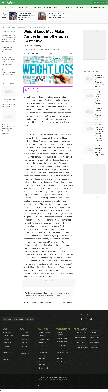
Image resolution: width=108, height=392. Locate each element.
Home (3, 27)
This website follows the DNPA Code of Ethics (54, 377)
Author (63, 385)
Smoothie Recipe (60, 357)
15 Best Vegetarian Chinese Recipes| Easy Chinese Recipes (99, 151)
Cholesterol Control (82, 7)
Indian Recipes (80, 329)
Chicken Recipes (81, 332)
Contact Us (71, 385)
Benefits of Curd (63, 345)
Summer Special (63, 329)
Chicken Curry (95, 332)
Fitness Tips (58, 7)
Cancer (33, 302)
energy (57, 191)
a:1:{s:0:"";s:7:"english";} (32, 46)
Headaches (7, 359)
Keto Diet (6, 339)
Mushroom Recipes (42, 344)
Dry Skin (24, 343)
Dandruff (24, 346)
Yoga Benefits (36, 7)
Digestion (6, 356)
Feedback (54, 385)
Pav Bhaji (94, 348)
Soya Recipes (44, 349)
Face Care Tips (62, 352)
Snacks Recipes (44, 368)
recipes (59, 293)
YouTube (57, 296)
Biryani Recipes (95, 337)
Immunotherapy (45, 302)
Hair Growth (25, 339)
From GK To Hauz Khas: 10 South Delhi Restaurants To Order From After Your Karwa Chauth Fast (100, 132)
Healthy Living (24, 7)
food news (39, 293)
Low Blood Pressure (7, 347)
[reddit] (37, 53)
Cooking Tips (18, 319)
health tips (48, 293)
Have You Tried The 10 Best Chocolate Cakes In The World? (99, 81)
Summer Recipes (60, 333)
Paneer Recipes (44, 339)
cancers (66, 116)
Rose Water (25, 336)
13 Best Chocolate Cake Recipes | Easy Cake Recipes (98, 97)
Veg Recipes (43, 329)
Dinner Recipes (44, 332)
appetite (64, 261)
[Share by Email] (67, 53)
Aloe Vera (24, 332)
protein (26, 169)
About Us (45, 385)
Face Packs (25, 350)
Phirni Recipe (61, 362)
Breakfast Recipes (81, 348)
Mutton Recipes (80, 337)
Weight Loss (47, 7)
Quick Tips (69, 7)
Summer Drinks (62, 342)
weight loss (30, 97)
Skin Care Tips (62, 349)
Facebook (28, 296)
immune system (38, 226)
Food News (30, 319)
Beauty (23, 329)
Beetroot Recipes (42, 363)
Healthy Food (7, 352)
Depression (7, 343)
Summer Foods (62, 338)
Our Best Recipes (91, 71)
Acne (23, 357)
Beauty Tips (25, 353)
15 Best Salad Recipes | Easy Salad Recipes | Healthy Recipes (99, 114)
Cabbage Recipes (42, 357)
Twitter (47, 296)
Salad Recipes (44, 336)
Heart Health (95, 7)
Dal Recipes (43, 352)
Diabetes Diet (8, 336)
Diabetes (14, 7)
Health (4, 7)
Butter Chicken (80, 342)
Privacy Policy (34, 385)
